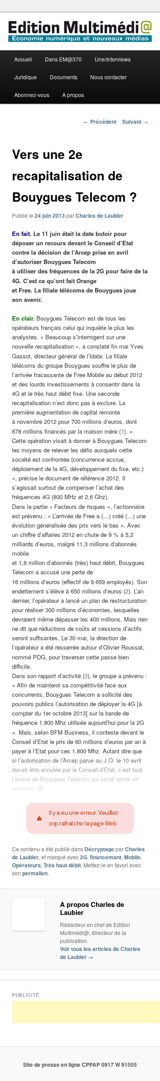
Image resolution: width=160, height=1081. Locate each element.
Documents (63, 77)
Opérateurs (26, 865)
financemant (105, 857)
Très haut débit (62, 865)
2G (83, 857)
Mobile (132, 857)
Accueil (23, 59)
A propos (73, 94)
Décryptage (99, 849)
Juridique (25, 77)
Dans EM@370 (63, 59)
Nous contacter (108, 77)
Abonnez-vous (31, 94)
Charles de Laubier (100, 215)
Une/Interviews (113, 59)
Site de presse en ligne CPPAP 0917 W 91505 (80, 1065)
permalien (35, 873)
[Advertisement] (86, 1012)
